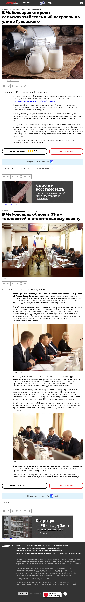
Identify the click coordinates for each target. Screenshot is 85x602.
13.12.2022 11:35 (6, 9)
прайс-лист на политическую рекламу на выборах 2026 (35, 553)
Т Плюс (4, 278)
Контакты (19, 545)
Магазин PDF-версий (61, 545)
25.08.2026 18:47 (7, 211)
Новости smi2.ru (9, 204)
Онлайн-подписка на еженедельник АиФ (30, 548)
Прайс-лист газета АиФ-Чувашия (50, 551)
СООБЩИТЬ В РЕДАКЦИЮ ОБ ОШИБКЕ (69, 553)
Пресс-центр (47, 545)
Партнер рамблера (35, 593)
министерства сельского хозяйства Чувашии (34, 101)
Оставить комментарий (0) (66, 151)
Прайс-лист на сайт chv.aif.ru (26, 551)
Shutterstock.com (13, 81)
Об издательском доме (33, 545)
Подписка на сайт (53, 548)
